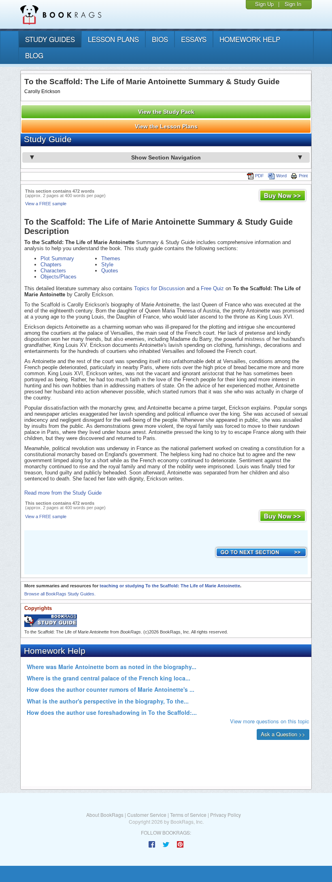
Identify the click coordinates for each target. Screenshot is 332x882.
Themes (110, 258)
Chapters (51, 264)
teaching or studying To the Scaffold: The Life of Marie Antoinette (170, 585)
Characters (53, 271)
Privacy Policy (225, 814)
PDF (259, 175)
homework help (249, 39)
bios (160, 39)
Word (281, 175)
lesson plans (113, 39)
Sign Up (264, 4)
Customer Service (146, 814)
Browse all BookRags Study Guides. (60, 593)
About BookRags (104, 814)
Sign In (293, 4)
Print (303, 175)
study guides (50, 39)
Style (107, 264)
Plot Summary (57, 258)
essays (193, 39)
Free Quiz (212, 288)
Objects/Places (58, 277)
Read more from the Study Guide (63, 493)
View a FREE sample (45, 203)
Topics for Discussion (159, 288)
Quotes (109, 271)
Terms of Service (188, 814)
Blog (34, 55)
